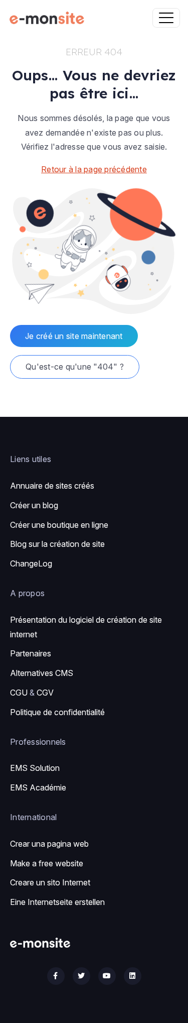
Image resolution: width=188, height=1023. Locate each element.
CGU (19, 693)
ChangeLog (31, 563)
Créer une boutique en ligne (59, 525)
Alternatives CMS (41, 673)
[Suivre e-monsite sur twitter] (81, 976)
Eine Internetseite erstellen (57, 902)
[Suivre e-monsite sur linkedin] (132, 976)
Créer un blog (34, 505)
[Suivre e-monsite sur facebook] (56, 976)
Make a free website (46, 863)
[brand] (49, 18)
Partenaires (30, 653)
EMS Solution (35, 768)
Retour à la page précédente (94, 169)
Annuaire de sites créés (52, 486)
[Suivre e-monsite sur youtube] (107, 976)
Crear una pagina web (49, 844)
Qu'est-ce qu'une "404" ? (75, 367)
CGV (45, 693)
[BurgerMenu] (166, 18)
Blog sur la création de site (57, 544)
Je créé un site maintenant (74, 336)
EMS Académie (38, 787)
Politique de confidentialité (57, 712)
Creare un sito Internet (50, 882)
